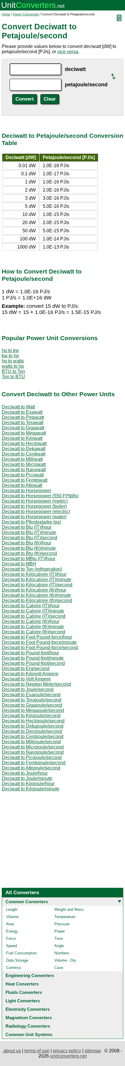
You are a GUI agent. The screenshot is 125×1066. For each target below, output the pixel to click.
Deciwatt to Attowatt (22, 485)
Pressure (61, 924)
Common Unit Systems (29, 1034)
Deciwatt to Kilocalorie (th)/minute (36, 595)
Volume (12, 917)
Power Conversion (26, 14)
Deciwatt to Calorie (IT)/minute (33, 610)
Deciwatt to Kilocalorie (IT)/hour (34, 574)
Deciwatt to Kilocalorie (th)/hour (34, 590)
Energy (12, 931)
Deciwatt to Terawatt (22, 422)
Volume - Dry (65, 960)
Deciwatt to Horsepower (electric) (36, 511)
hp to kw (10, 350)
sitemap (93, 1050)
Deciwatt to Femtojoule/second (33, 762)
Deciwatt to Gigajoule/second (32, 705)
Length (11, 909)
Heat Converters (22, 983)
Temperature (64, 917)
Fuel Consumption (21, 953)
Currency (13, 967)
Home (6, 14)
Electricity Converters (28, 1009)
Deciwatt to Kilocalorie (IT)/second (37, 584)
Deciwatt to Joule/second (27, 689)
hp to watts (13, 360)
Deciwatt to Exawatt (22, 412)
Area (10, 924)
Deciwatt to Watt (18, 406)
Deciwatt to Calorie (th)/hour (30, 621)
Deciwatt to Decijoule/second (32, 731)
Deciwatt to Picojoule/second (32, 757)
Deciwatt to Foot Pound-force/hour (37, 637)
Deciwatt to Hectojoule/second (33, 720)
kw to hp (10, 355)
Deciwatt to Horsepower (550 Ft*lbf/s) (40, 495)
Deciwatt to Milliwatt (22, 459)
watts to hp (13, 366)
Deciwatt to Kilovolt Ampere (30, 673)
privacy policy (67, 1050)
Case (58, 967)
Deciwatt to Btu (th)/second (29, 553)
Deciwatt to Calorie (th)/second (33, 631)
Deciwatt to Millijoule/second (31, 741)
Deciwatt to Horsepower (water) (34, 516)
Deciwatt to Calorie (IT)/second (33, 616)
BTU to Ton (13, 371)
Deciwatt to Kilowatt (22, 438)
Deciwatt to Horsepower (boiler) (34, 506)
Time (58, 938)
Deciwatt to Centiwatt (23, 453)
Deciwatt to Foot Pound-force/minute (39, 642)
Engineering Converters (30, 975)
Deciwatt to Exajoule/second (31, 694)
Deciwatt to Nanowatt (24, 469)
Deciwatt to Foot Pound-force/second (40, 647)
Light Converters (23, 1000)
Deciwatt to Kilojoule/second (31, 715)
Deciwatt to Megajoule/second (33, 710)
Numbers (61, 953)
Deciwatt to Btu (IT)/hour (26, 527)
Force (11, 938)
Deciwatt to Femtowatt (24, 480)
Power (59, 931)
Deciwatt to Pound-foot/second (33, 663)
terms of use (36, 1050)
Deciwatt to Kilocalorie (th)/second (37, 600)
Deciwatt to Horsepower (26, 490)
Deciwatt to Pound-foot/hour (30, 652)
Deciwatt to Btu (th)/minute (29, 548)
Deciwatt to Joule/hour (25, 773)
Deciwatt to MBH (19, 563)
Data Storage (17, 960)
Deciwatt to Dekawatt (23, 448)
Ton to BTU (13, 376)
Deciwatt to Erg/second (25, 668)
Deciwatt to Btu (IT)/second (29, 537)
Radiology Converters (28, 1026)
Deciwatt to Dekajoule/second (32, 726)
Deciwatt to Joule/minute (27, 778)
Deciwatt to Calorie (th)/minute (33, 626)
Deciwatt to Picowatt (23, 474)
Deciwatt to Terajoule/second (31, 699)
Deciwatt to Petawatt (23, 417)
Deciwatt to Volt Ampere (26, 678)
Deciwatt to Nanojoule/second (33, 752)
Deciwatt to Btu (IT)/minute (29, 532)
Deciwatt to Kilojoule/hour (28, 783)
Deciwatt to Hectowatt (24, 443)
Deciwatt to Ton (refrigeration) (32, 569)
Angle (59, 946)
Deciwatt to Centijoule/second (32, 736)
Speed (11, 946)
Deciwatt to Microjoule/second (33, 746)
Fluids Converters (24, 992)
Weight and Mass (69, 909)
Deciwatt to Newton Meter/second (36, 684)
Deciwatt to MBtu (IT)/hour (28, 558)
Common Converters (27, 901)
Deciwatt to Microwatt (24, 464)
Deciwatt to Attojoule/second (31, 767)
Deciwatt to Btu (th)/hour (26, 542)
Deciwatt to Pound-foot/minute (33, 658)
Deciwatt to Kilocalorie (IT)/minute (36, 579)
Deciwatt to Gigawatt (23, 427)
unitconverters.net (68, 1055)
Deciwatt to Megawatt (24, 433)
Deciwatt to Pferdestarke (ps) (31, 521)
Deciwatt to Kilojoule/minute (30, 788)
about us (12, 1050)
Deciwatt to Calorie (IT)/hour (31, 605)
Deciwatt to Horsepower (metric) (35, 501)
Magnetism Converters (29, 1017)
